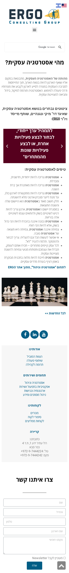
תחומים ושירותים (34, 375)
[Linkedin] (34, 334)
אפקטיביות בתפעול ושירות (34, 386)
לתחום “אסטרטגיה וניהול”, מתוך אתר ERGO (37, 267)
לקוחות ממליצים (34, 421)
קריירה (34, 431)
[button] (34, 29)
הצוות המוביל (34, 356)
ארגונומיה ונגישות (34, 390)
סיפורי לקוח (34, 417)
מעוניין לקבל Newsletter (47, 558)
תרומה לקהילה (34, 364)
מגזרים (34, 413)
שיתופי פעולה (35, 360)
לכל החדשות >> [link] (55, 313)
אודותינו (34, 349)
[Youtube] (44, 334)
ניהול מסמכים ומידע (34, 394)
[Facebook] (25, 334)
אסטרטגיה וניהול (34, 382)
